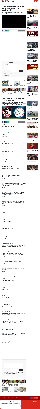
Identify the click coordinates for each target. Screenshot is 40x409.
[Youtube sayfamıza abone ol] (33, 398)
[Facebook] (2, 30)
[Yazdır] (19, 30)
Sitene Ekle (16, 397)
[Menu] (37, 1)
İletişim (8, 397)
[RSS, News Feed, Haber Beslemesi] (37, 398)
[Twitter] (4, 30)
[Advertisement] (14, 52)
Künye (6, 397)
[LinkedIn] (6, 30)
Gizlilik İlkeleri (12, 397)
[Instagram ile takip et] (35, 398)
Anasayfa (3, 397)
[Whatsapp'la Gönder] (8, 30)
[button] (21, 30)
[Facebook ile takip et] (31, 398)
